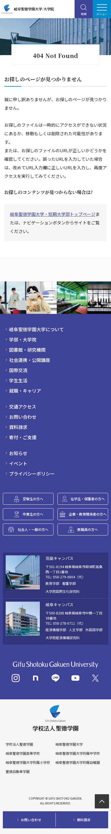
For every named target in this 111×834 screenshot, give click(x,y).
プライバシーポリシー (32, 473)
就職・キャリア (25, 390)
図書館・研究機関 (27, 349)
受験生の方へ (33, 498)
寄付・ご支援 (22, 437)
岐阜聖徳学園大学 (69, 744)
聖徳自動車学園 (18, 771)
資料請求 (18, 427)
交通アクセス (22, 406)
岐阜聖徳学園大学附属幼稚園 (78, 762)
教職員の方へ (87, 529)
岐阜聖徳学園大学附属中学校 (78, 753)
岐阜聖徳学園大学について (36, 329)
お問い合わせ (22, 416)
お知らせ (18, 453)
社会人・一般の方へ (33, 529)
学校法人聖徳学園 (19, 744)
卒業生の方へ (33, 514)
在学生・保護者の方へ (88, 498)
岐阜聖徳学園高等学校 (23, 753)
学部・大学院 (22, 339)
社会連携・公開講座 (29, 360)
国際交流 (18, 370)
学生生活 (18, 380)
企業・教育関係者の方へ (87, 514)
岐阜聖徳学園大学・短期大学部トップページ (52, 214)
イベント (18, 463)
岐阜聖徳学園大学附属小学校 (28, 762)
